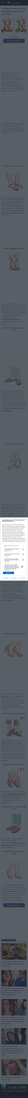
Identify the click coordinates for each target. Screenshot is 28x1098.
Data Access (14, 578)
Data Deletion (6, 578)
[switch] (22, 549)
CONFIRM (8, 572)
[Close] (25, 520)
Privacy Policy (22, 578)
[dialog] (14, 549)
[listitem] (14, 546)
